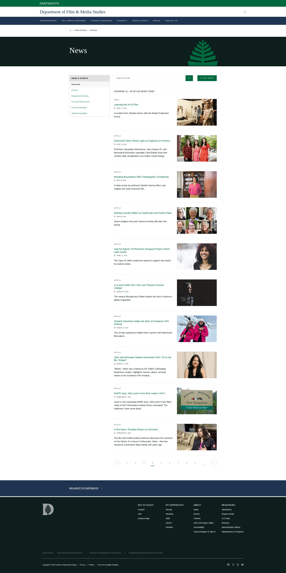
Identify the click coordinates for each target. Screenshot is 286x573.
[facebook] (228, 564)
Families (169, 527)
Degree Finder (228, 514)
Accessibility (199, 527)
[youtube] (242, 564)
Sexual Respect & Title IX (205, 532)
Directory (225, 523)
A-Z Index (226, 518)
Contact (141, 509)
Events (75, 90)
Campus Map (143, 518)
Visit (139, 514)
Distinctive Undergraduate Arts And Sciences (105, 553)
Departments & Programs (233, 532)
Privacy (82, 565)
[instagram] (238, 564)
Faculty (169, 509)
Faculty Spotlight (79, 107)
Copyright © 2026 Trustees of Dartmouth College (59, 565)
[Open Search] (245, 12)
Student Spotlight (79, 113)
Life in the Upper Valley (203, 523)
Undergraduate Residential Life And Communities (145, 553)
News (196, 509)
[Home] (70, 30)
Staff (168, 518)
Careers (197, 518)
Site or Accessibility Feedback (108, 565)
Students (169, 514)
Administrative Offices (231, 527)
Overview (76, 84)
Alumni (169, 523)
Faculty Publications (81, 102)
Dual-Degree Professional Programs (70, 553)
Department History (80, 96)
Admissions (227, 509)
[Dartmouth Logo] (49, 3)
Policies (91, 565)
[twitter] (233, 564)
